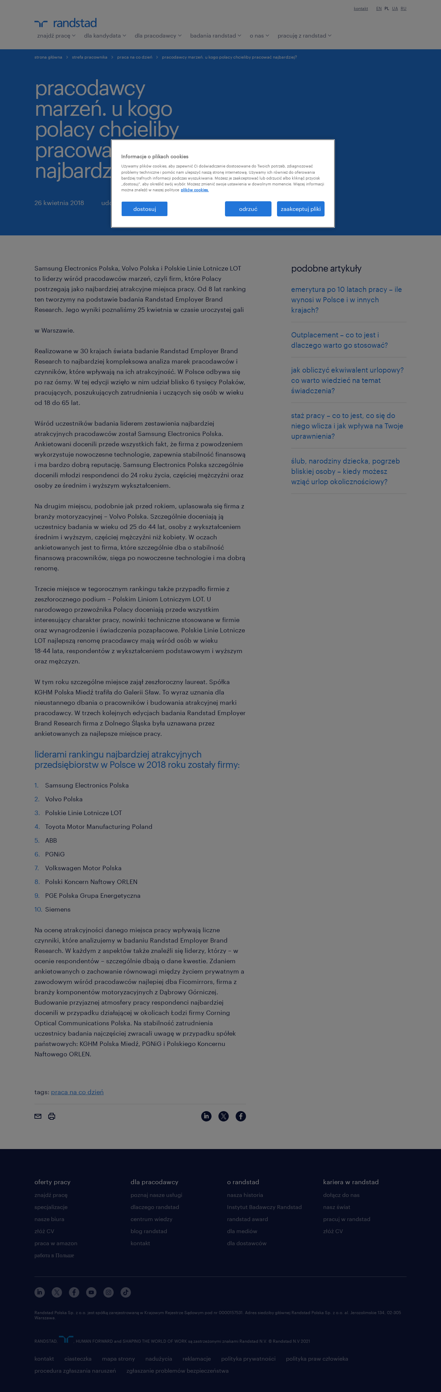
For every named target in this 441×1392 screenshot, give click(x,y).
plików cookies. (195, 189)
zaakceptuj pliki (301, 208)
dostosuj (144, 208)
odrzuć (248, 208)
